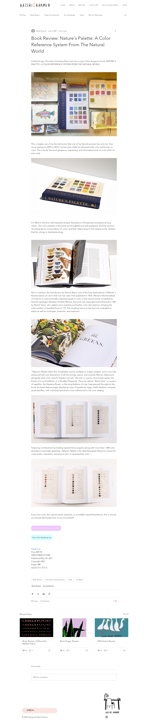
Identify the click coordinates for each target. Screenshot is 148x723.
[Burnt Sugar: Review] (74, 627)
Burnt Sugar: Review (69, 641)
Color (70, 580)
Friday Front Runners (51, 15)
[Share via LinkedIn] (44, 594)
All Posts (23, 15)
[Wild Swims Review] (111, 627)
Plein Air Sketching (95, 15)
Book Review (35, 15)
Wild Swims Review (106, 641)
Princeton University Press (55, 580)
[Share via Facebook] (32, 594)
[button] (125, 15)
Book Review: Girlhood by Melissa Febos (35, 642)
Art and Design (69, 15)
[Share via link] (49, 594)
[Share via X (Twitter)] (38, 594)
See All (125, 614)
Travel (82, 15)
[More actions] (115, 31)
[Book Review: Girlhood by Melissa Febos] (36, 627)
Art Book (79, 580)
